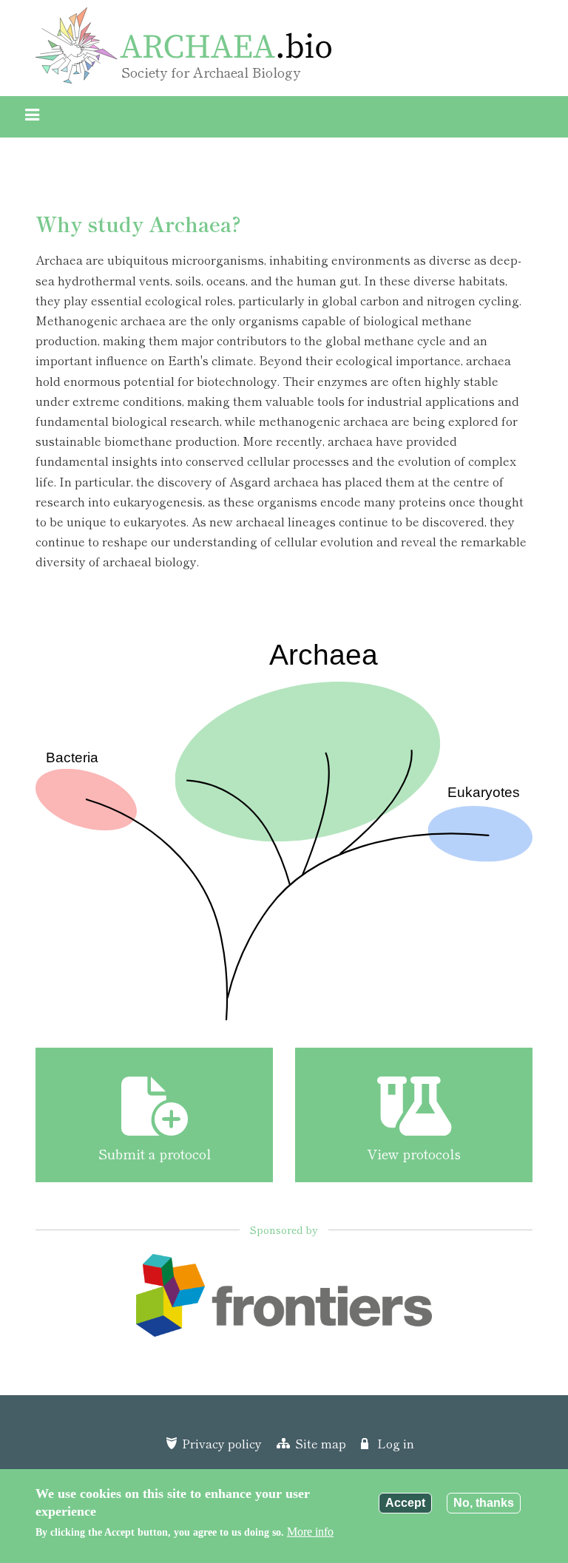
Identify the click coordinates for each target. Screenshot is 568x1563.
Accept (405, 1502)
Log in (395, 1443)
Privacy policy (222, 1443)
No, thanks (483, 1502)
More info (310, 1531)
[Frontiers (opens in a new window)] (284, 1301)
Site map (320, 1443)
